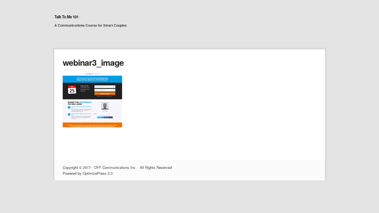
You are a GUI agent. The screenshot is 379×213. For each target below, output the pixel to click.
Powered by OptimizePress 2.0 (88, 173)
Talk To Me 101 (66, 16)
